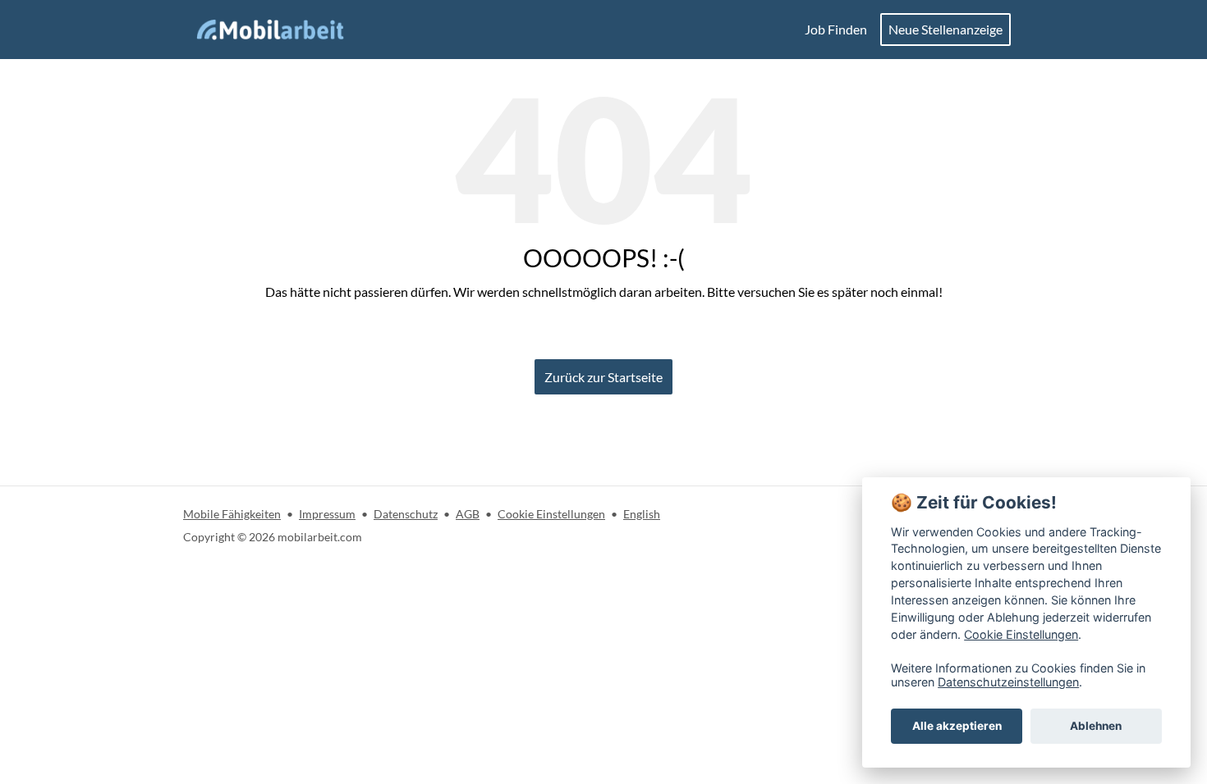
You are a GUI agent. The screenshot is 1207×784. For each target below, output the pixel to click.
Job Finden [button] (836, 29)
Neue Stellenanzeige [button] (945, 29)
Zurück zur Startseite (603, 377)
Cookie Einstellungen (551, 514)
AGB (468, 514)
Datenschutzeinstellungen (1008, 682)
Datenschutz (406, 514)
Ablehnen (1096, 725)
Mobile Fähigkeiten (232, 514)
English (641, 514)
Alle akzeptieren (957, 725)
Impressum (327, 514)
